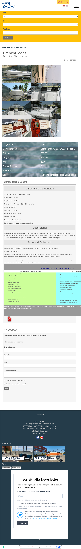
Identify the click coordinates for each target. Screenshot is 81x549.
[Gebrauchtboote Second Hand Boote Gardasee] (64, 5)
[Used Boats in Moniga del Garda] (67, 5)
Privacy (4, 464)
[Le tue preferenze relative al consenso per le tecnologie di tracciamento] (4, 547)
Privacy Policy (6, 467)
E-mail (6, 355)
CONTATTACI (63, 2)
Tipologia (6, 29)
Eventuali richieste (10, 371)
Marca (5, 13)
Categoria (6, 21)
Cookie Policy (16, 467)
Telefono (7, 363)
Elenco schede (70, 60)
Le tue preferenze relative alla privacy (45, 547)
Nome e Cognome (10, 347)
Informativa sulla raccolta (27, 547)
